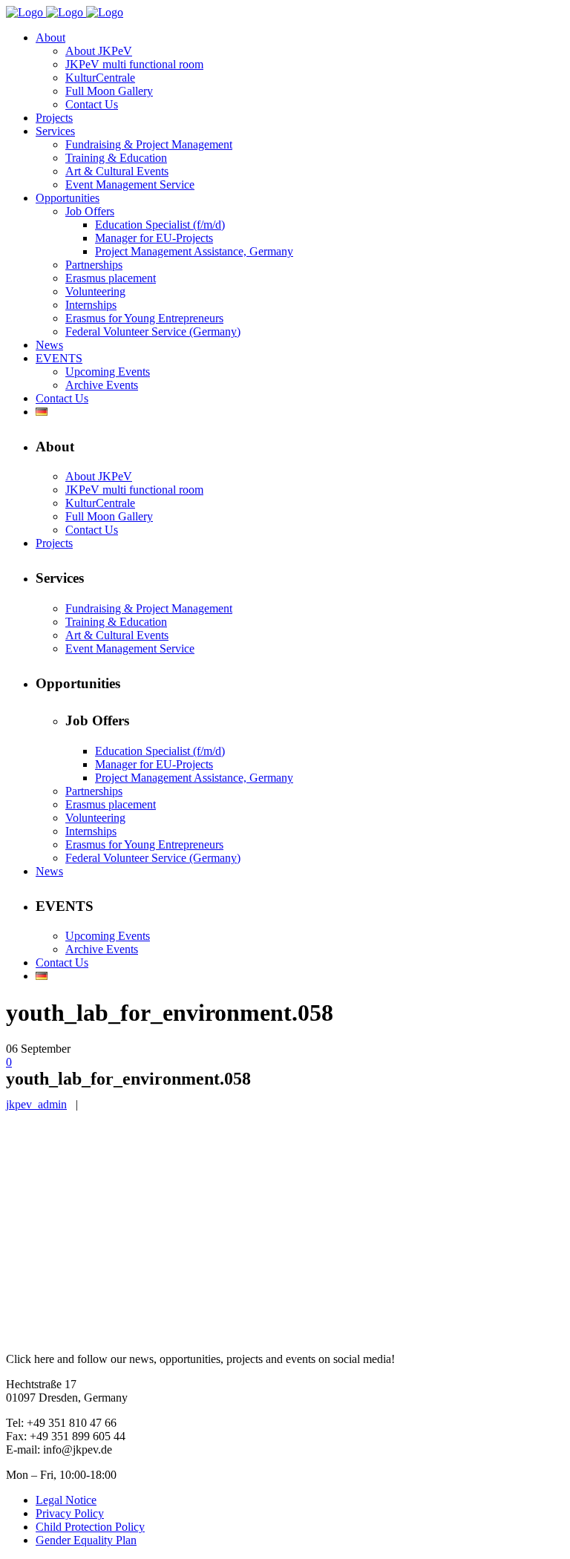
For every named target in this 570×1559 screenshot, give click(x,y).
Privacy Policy (70, 1513)
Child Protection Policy (90, 1526)
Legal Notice (66, 1500)
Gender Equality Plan (86, 1540)
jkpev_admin (36, 1104)
